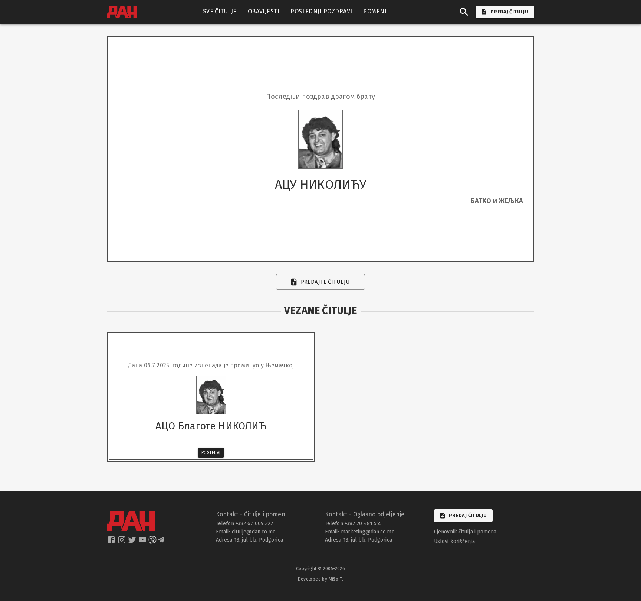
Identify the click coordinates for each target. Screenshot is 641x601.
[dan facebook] (112, 542)
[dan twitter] (133, 542)
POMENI (375, 11)
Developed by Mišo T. (320, 579)
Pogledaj (211, 452)
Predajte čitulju (325, 282)
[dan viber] (152, 542)
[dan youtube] (143, 542)
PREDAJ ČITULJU (509, 11)
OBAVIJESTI (264, 11)
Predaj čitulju (468, 515)
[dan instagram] (122, 542)
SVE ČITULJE (220, 11)
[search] (464, 11)
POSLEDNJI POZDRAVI (321, 11)
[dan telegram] (162, 542)
